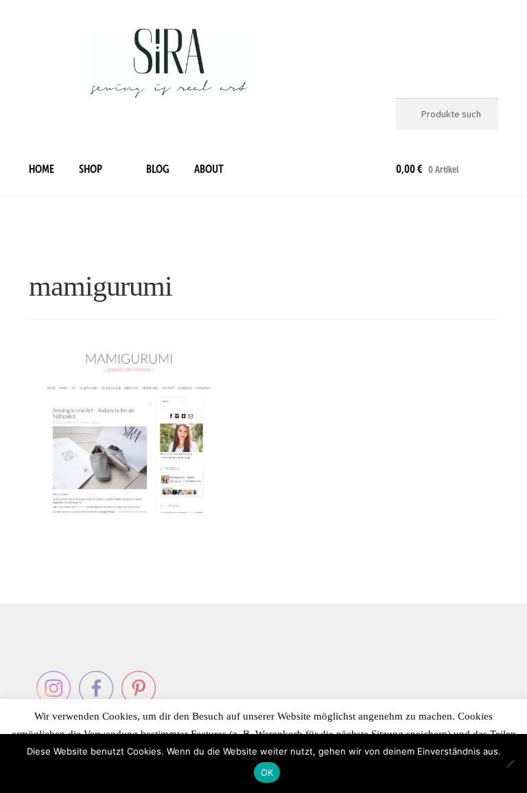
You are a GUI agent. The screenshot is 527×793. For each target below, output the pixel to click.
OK (267, 772)
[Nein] (510, 763)
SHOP (90, 169)
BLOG (157, 169)
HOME (41, 169)
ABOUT (209, 169)
